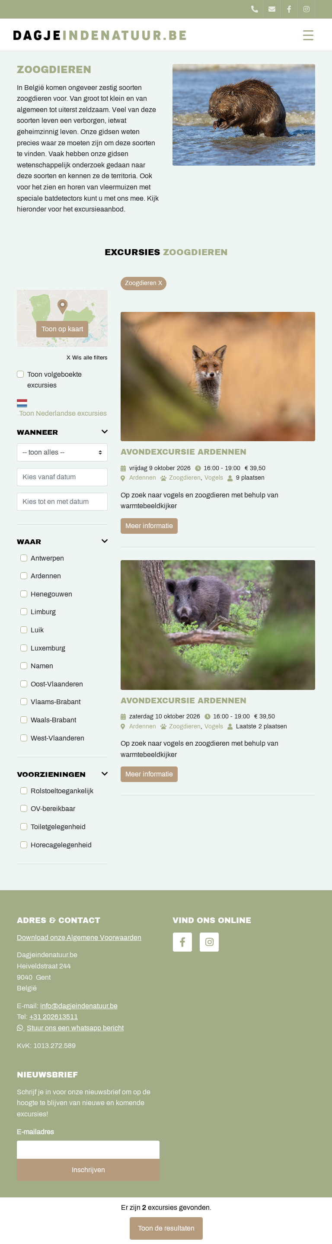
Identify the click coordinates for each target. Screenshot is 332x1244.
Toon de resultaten (166, 1228)
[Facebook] (289, 9)
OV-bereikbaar (53, 808)
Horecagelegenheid (61, 845)
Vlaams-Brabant (55, 701)
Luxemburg (48, 648)
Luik (37, 630)
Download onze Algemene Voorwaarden (79, 937)
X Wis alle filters (87, 358)
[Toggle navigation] (308, 35)
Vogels (213, 478)
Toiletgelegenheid (58, 826)
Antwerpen (47, 558)
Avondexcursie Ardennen (183, 452)
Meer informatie (149, 525)
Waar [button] (29, 541)
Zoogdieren (185, 478)
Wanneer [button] (37, 432)
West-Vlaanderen (57, 738)
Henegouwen (51, 594)
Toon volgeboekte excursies (54, 380)
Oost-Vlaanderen (57, 684)
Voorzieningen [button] (51, 774)
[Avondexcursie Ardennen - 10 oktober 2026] (218, 625)
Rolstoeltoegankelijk (62, 791)
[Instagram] (306, 9)
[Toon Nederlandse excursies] (62, 403)
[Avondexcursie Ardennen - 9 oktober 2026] (218, 377)
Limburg (43, 612)
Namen (42, 666)
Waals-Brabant (53, 720)
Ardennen (46, 576)
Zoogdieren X (143, 283)
